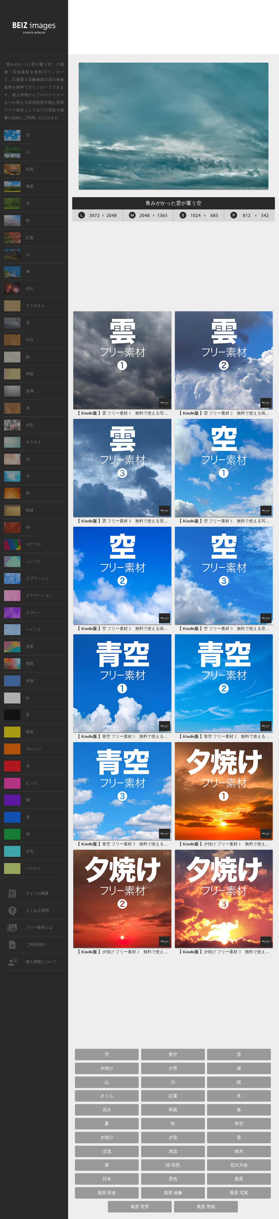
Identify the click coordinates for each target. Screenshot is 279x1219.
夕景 (173, 1068)
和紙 (30, 374)
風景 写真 (239, 1192)
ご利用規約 (35, 945)
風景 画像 (173, 1192)
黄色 (30, 732)
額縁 (30, 510)
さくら (106, 1095)
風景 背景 (140, 1206)
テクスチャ (35, 306)
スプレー (33, 613)
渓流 (106, 1151)
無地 (30, 681)
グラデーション (39, 595)
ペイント (33, 629)
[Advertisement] (174, 29)
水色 (30, 851)
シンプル (33, 561)
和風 (173, 1109)
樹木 (239, 1151)
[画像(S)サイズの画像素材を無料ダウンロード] (199, 215)
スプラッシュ (37, 578)
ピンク (31, 783)
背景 (30, 647)
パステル (33, 868)
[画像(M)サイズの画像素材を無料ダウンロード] (148, 215)
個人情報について (41, 962)
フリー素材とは (39, 927)
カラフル (33, 544)
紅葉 (173, 1095)
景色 (173, 1179)
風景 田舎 (107, 1192)
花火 (106, 1109)
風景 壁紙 (206, 1206)
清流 (173, 1151)
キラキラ (33, 442)
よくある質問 (37, 911)
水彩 (30, 425)
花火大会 (239, 1165)
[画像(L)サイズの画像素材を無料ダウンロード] (97, 215)
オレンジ (33, 749)
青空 (173, 1054)
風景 (239, 1179)
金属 (30, 391)
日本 (106, 1179)
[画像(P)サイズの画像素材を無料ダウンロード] (249, 215)
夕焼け (106, 1068)
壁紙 (30, 664)
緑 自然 (173, 1165)
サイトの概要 (37, 893)
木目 (30, 340)
